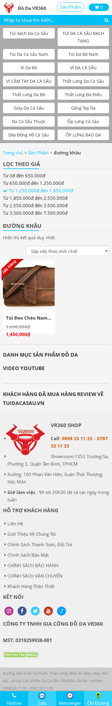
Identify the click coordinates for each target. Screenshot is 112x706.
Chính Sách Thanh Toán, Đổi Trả (39, 544)
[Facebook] (22, 611)
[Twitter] (35, 611)
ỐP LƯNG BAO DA (83, 135)
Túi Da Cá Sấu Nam (29, 54)
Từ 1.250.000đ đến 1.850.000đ (41, 191)
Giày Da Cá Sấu (29, 108)
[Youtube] (48, 611)
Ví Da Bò (29, 67)
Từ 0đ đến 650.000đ (24, 176)
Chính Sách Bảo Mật (28, 555)
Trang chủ (13, 153)
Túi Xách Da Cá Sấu (29, 33)
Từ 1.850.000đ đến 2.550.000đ (35, 198)
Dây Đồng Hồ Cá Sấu (28, 135)
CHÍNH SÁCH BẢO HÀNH (33, 565)
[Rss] (8, 611)
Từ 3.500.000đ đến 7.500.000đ (35, 213)
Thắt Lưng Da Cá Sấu (83, 81)
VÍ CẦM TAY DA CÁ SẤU (28, 81)
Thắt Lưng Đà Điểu (83, 94)
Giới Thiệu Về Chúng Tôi (31, 534)
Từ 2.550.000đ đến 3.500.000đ (35, 205)
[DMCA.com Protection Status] (21, 659)
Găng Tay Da (83, 108)
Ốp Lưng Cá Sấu (83, 121)
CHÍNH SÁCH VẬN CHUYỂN (34, 576)
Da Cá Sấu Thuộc (29, 121)
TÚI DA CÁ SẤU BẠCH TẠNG (83, 37)
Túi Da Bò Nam (83, 54)
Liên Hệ (15, 524)
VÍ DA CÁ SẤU (83, 67)
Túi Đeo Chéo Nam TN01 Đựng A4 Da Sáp (51, 318)
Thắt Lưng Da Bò (28, 94)
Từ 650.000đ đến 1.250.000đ (33, 183)
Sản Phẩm (70, 7)
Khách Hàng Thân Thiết (31, 586)
